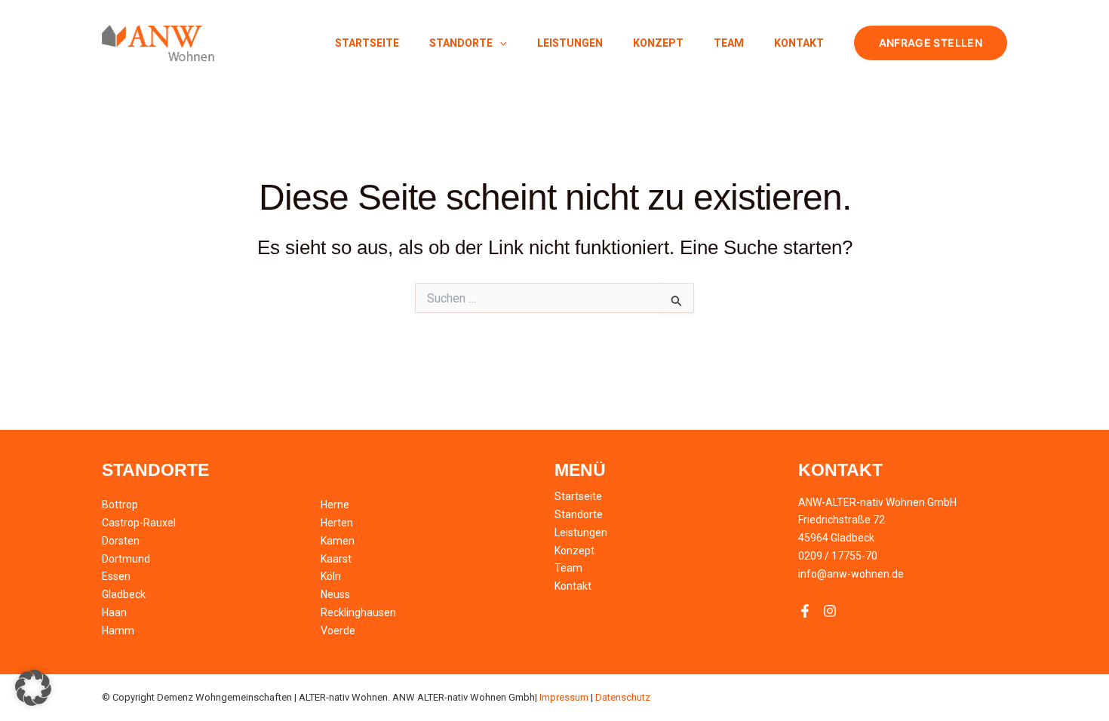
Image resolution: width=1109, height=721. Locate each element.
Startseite (367, 43)
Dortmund (126, 559)
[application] (499, 43)
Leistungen (570, 43)
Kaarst (336, 559)
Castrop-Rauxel (139, 523)
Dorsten (121, 541)
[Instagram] (830, 611)
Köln (331, 576)
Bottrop (120, 505)
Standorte (461, 43)
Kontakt (799, 43)
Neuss (335, 594)
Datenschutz (622, 697)
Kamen (338, 541)
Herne (335, 505)
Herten (337, 523)
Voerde (338, 630)
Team (729, 43)
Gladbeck (124, 594)
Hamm (118, 630)
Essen (116, 576)
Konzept (658, 43)
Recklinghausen (358, 612)
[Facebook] (805, 611)
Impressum (563, 697)
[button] (930, 43)
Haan (114, 612)
